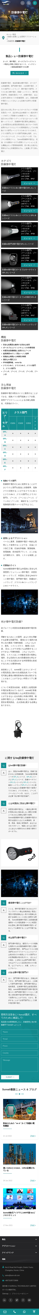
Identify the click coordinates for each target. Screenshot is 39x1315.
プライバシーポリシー (20, 1294)
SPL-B (29, 777)
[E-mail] (4, 1312)
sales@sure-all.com (12, 1275)
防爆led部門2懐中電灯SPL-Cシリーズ (18, 244)
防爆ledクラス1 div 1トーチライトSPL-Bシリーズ (19, 216)
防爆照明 (11, 41)
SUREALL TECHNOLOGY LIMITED (22, 1286)
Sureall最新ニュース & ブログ (19, 1089)
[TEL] (14, 1312)
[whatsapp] (24, 1312)
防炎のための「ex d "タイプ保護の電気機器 (19, 1124)
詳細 (33, 1136)
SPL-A (15, 777)
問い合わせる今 (19, 73)
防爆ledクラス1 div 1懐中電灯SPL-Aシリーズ (19, 189)
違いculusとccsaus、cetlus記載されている (19, 1169)
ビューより (29, 183)
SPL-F (24, 785)
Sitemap (5, 1294)
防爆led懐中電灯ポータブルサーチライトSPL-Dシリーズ (19, 271)
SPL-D (12, 782)
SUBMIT (10, 1077)
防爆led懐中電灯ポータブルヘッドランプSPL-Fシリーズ (19, 326)
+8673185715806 (11, 1280)
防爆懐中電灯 (20, 41)
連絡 (3, 1259)
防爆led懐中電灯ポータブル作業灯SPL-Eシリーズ (19, 298)
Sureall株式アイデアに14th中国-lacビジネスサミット (19, 1214)
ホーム (8, 34)
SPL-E (25, 782)
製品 (14, 34)
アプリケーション (8, 1246)
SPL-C (14, 779)
